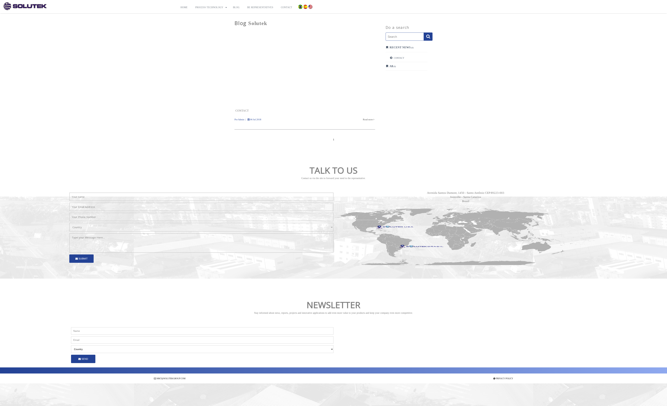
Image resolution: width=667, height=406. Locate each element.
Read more (368, 119)
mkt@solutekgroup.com (171, 378)
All (392, 66)
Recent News (401, 47)
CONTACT (398, 58)
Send (84, 359)
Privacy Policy (504, 378)
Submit (83, 258)
